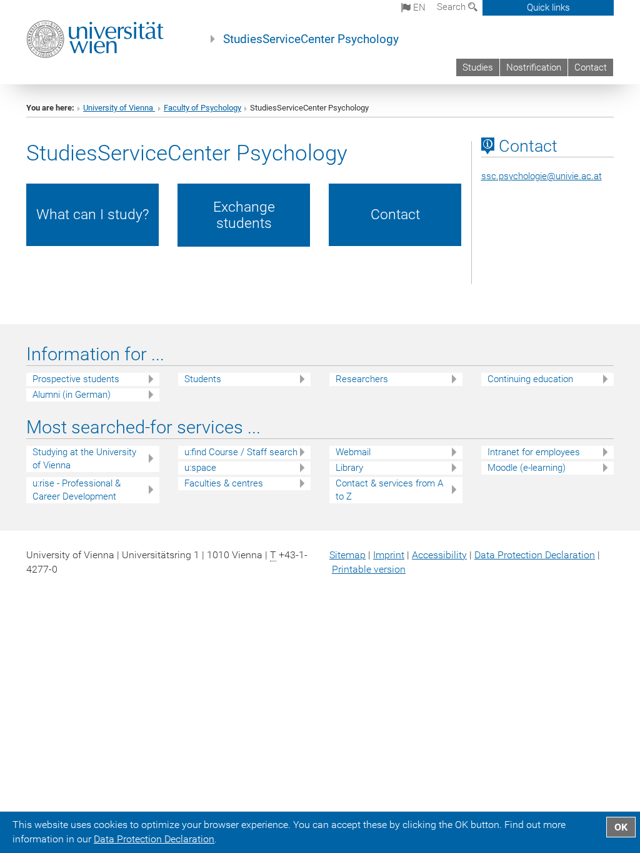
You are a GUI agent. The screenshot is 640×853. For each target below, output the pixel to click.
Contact (590, 67)
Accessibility (439, 555)
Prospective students (75, 379)
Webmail (353, 452)
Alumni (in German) (71, 394)
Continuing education (530, 379)
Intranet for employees (534, 452)
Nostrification (533, 67)
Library (349, 467)
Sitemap (347, 555)
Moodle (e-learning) (527, 467)
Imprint (388, 555)
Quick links (548, 7)
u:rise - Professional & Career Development (76, 490)
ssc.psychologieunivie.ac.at (541, 176)
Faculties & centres (223, 483)
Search (452, 6)
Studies (477, 67)
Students (202, 379)
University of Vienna (119, 107)
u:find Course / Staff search (241, 452)
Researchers (362, 379)
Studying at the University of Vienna (84, 458)
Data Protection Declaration (534, 555)
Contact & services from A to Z (389, 490)
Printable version (369, 569)
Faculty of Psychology (202, 107)
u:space (200, 467)
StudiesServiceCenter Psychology (311, 39)
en (418, 7)
